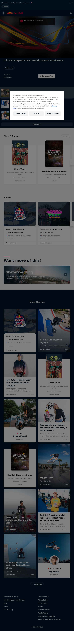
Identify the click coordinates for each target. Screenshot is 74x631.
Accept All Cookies (53, 113)
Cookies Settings (21, 113)
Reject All (36, 113)
